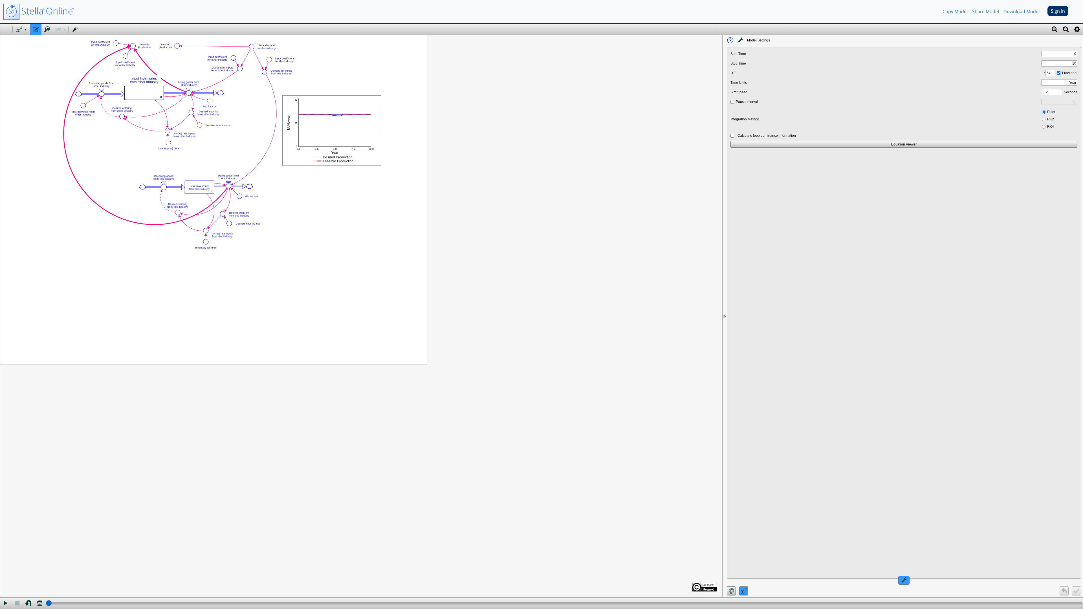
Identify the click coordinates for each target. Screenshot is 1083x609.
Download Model (1021, 11)
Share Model (985, 11)
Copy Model (955, 11)
